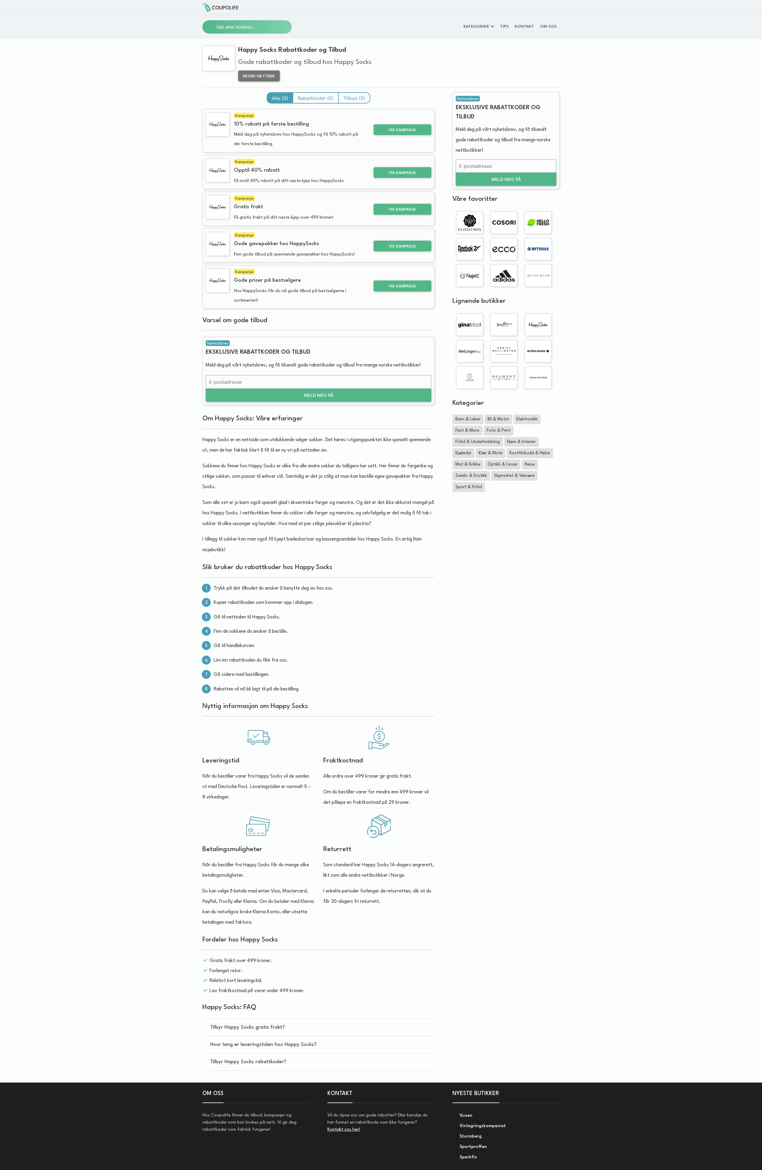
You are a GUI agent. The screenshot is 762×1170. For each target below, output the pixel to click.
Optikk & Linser (503, 464)
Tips (504, 26)
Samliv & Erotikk (471, 476)
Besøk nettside (259, 76)
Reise (530, 464)
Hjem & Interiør (521, 442)
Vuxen (465, 1115)
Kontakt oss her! (343, 1129)
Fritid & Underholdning (477, 442)
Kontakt (524, 26)
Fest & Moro (467, 430)
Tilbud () (354, 98)
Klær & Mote (490, 453)
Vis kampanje (402, 130)
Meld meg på (318, 395)
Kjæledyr (463, 453)
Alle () (280, 98)
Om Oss (548, 26)
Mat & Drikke (467, 464)
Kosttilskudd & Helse (530, 453)
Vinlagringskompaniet (482, 1126)
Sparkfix (467, 1157)
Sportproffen (472, 1147)
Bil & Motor (498, 419)
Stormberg (470, 1136)
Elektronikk (527, 419)
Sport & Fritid (468, 487)
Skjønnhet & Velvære (514, 476)
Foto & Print (498, 430)
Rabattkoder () (316, 98)
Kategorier (476, 26)
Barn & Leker (467, 419)
